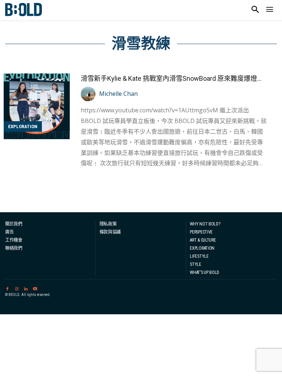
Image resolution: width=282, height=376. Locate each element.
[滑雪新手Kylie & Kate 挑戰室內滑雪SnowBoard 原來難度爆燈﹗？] (37, 106)
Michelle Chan (118, 94)
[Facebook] (7, 287)
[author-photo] (89, 94)
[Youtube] (35, 287)
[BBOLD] (23, 9)
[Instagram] (16, 287)
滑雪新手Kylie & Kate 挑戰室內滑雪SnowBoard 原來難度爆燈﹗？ (175, 78)
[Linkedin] (26, 287)
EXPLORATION (22, 126)
